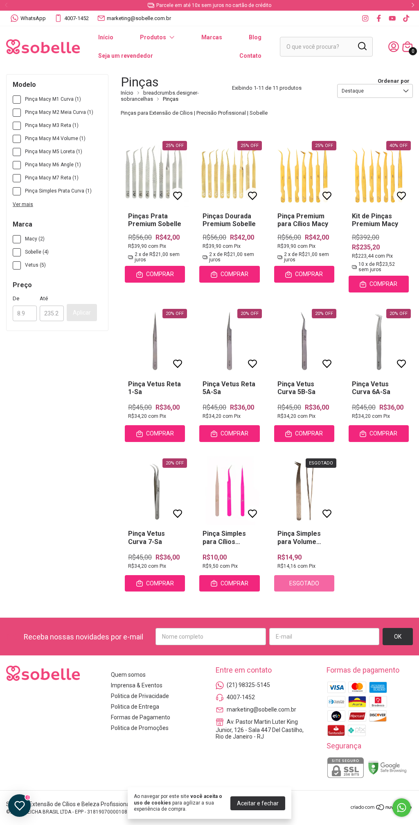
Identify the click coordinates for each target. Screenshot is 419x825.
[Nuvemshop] (381, 808)
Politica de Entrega (135, 706)
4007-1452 (76, 18)
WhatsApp (33, 18)
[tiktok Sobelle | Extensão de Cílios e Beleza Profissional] (406, 18)
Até (44, 298)
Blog (255, 37)
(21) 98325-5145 (248, 685)
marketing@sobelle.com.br (139, 18)
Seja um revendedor (125, 55)
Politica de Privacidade (140, 696)
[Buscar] (362, 46)
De (16, 298)
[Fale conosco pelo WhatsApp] (401, 807)
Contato (250, 55)
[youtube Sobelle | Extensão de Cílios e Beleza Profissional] (392, 18)
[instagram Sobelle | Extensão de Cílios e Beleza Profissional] (365, 18)
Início (105, 37)
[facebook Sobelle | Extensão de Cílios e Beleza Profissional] (378, 18)
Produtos (153, 37)
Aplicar (82, 312)
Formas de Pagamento (140, 717)
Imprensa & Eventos (136, 685)
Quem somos (128, 674)
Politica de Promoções (140, 728)
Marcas (211, 37)
